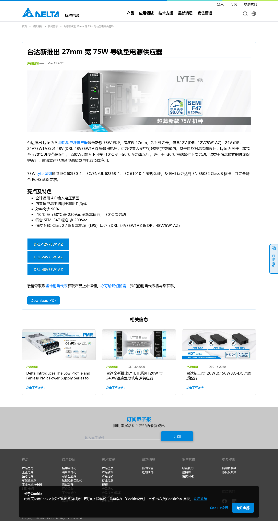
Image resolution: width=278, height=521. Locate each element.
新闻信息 (53, 26)
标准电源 (72, 15)
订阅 (177, 436)
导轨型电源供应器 (73, 142)
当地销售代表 (57, 285)
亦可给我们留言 (113, 285)
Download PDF (44, 300)
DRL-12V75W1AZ (48, 244)
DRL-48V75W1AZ (48, 269)
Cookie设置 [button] (219, 508)
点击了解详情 (34, 387)
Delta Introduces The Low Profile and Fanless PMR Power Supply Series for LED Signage (58, 378)
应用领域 (146, 12)
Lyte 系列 (44, 173)
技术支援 (166, 12)
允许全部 (243, 508)
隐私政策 (200, 499)
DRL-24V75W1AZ (48, 257)
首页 (24, 26)
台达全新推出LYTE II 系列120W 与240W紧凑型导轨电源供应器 (134, 375)
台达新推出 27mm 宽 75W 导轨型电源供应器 (88, 26)
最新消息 (37, 26)
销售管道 (205, 12)
